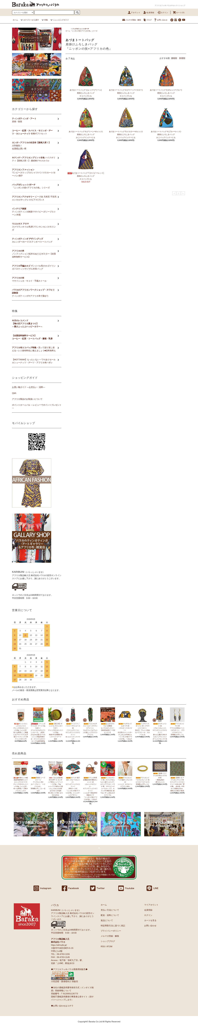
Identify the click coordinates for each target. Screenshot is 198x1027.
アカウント (135, 13)
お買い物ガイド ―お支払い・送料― (28, 387)
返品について (107, 920)
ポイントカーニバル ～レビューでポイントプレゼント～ (36, 406)
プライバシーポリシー (111, 931)
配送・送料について (110, 915)
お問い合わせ (162, 20)
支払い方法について (110, 910)
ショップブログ (108, 941)
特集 (46, 20)
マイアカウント (151, 905)
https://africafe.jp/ (59, 945)
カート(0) (180, 13)
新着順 (182, 58)
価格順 (174, 58)
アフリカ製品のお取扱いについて (27, 399)
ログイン (164, 13)
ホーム (15, 20)
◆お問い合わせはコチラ (62, 1006)
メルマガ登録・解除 (133, 20)
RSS (103, 946)
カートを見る (150, 920)
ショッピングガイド (61, 20)
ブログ (149, 20)
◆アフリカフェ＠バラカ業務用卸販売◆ (69, 969)
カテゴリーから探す (31, 20)
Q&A (14, 393)
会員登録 (150, 13)
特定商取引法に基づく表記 (113, 925)
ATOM (109, 946)
